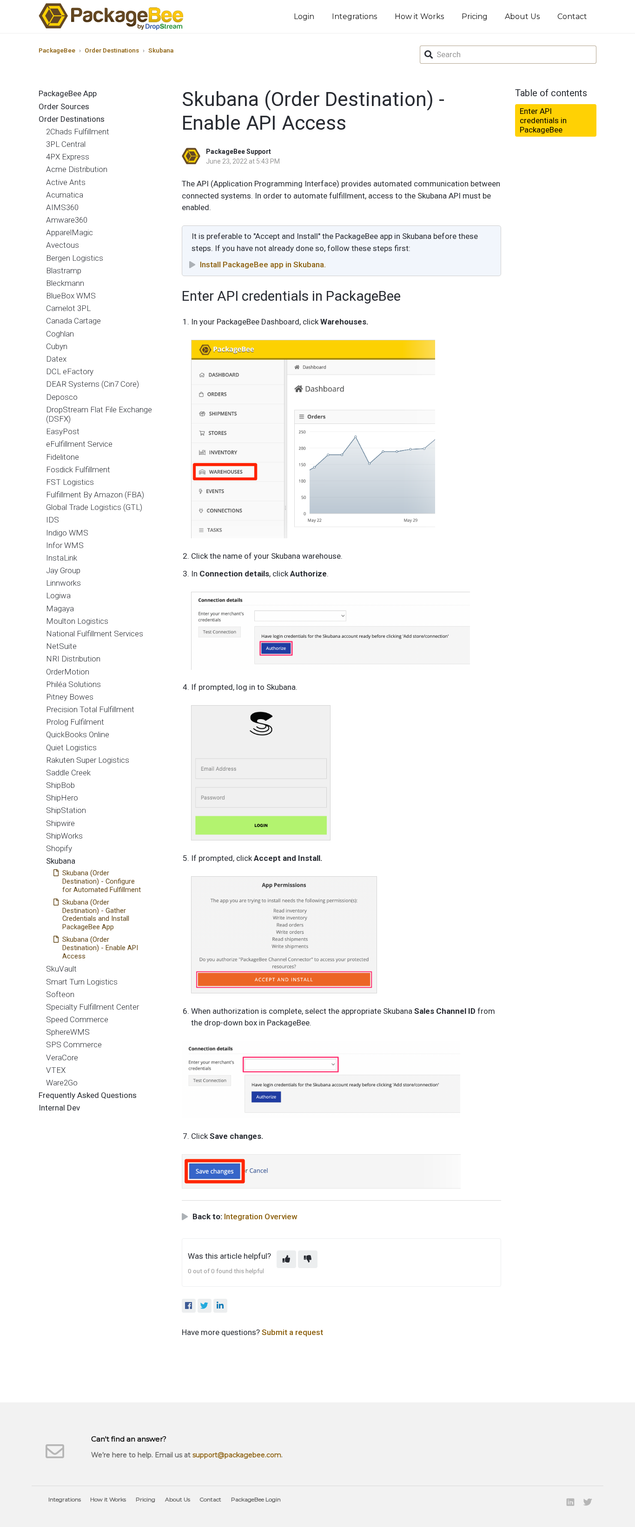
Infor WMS (65, 545)
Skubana (160, 50)
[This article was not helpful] (308, 1259)
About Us (522, 16)
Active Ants (66, 182)
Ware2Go (62, 1082)
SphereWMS (68, 1032)
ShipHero (62, 797)
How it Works (419, 16)
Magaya (60, 608)
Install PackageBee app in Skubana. (263, 264)
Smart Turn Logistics (82, 981)
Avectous (62, 245)
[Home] (111, 16)
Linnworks (63, 583)
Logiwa (58, 595)
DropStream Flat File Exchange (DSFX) (99, 414)
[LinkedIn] (220, 1306)
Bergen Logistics (74, 258)
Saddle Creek (68, 772)
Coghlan (60, 333)
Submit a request (292, 1332)
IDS (52, 519)
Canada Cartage (73, 320)
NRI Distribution (73, 658)
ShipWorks (64, 835)
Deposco (62, 397)
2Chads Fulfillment (77, 131)
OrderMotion (67, 671)
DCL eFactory (69, 371)
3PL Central (66, 144)
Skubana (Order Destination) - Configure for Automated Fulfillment (101, 881)
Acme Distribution (76, 169)
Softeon (60, 994)
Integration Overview (261, 1216)
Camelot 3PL (68, 308)
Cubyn (56, 346)
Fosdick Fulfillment (78, 469)
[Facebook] (189, 1306)
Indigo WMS (67, 532)
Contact (572, 16)
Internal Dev (59, 1107)
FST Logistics (70, 482)
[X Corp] (205, 1306)
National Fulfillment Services (94, 633)
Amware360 (66, 220)
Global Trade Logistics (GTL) (94, 507)
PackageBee (57, 50)
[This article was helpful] (286, 1259)
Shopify (59, 848)
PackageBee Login (256, 1499)
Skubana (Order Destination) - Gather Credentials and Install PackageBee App (95, 915)
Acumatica (64, 194)
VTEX (56, 1070)
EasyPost (62, 431)
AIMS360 (62, 207)
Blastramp (63, 270)
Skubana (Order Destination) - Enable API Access (100, 947)
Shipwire (60, 823)
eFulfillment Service (79, 444)
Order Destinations (112, 50)
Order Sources (64, 106)
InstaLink (61, 557)
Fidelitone (62, 457)
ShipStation (66, 810)
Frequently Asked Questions (88, 1095)
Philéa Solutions (73, 684)
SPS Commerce (74, 1044)
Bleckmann (65, 283)
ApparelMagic (69, 232)
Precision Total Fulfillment (90, 709)
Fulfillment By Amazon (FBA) (95, 494)
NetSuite (61, 646)
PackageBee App (68, 93)
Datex (56, 359)
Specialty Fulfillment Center (92, 1006)
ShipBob (60, 785)
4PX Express (67, 156)
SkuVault (61, 968)
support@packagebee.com (236, 1455)
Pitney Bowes (69, 696)
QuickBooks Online (77, 734)
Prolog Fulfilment (75, 722)
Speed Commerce (77, 1019)
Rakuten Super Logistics (87, 760)
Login (304, 16)
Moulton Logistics (77, 621)
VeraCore (62, 1057)
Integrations (354, 16)
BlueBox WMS (71, 295)
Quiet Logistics (71, 747)
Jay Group (63, 570)
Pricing (475, 16)
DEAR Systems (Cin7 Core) (92, 384)
